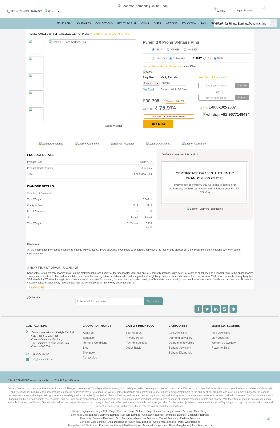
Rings (84, 34)
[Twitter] (207, 309)
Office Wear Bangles (164, 421)
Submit (242, 97)
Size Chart (148, 89)
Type (30, 173)
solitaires (83, 23)
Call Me (242, 85)
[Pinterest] (233, 309)
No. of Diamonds (36, 211)
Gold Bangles (98, 421)
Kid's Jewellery (220, 332)
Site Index (89, 352)
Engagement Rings (91, 411)
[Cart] (259, 10)
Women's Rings (183, 411)
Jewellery (44, 34)
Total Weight (34, 199)
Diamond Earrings (109, 414)
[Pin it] (98, 125)
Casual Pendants (168, 418)
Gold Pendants (124, 418)
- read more (35, 287)
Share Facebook (75, 125)
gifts (157, 23)
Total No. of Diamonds (39, 193)
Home (32, 34)
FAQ (203, 23)
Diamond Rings (125, 411)
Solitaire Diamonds (180, 352)
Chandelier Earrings (198, 414)
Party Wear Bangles (189, 421)
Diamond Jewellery (180, 337)
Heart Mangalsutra (179, 425)
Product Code (34, 161)
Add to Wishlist (113, 125)
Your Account (134, 332)
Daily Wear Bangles (140, 421)
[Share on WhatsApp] (90, 125)
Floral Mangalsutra (201, 425)
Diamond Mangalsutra (155, 425)
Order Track (133, 347)
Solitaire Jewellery (66, 34)
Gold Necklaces (132, 425)
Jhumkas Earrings (176, 414)
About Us (88, 332)
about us (216, 23)
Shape (30, 217)
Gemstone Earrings (153, 414)
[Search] (273, 23)
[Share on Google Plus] (83, 125)
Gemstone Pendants (145, 418)
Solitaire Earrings (130, 414)
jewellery (64, 23)
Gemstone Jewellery (181, 342)
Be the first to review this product (180, 154)
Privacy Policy (135, 337)
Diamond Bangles (117, 421)
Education (89, 337)
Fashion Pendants (190, 418)
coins (145, 23)
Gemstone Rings (163, 411)
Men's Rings (201, 411)
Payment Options (136, 342)
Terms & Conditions (95, 342)
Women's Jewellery (223, 342)
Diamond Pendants (103, 418)
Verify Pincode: (169, 77)
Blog (85, 347)
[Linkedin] (216, 309)
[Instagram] (224, 309)
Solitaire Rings (144, 411)
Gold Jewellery (178, 332)
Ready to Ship (127, 23)
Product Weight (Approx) (40, 168)
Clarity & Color (35, 205)
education (189, 23)
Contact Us (90, 357)
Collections (104, 23)
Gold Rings (109, 411)
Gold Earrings (90, 414)
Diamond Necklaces (110, 425)
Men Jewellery (220, 337)
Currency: (36, 11)
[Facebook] (198, 309)
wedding (172, 23)
